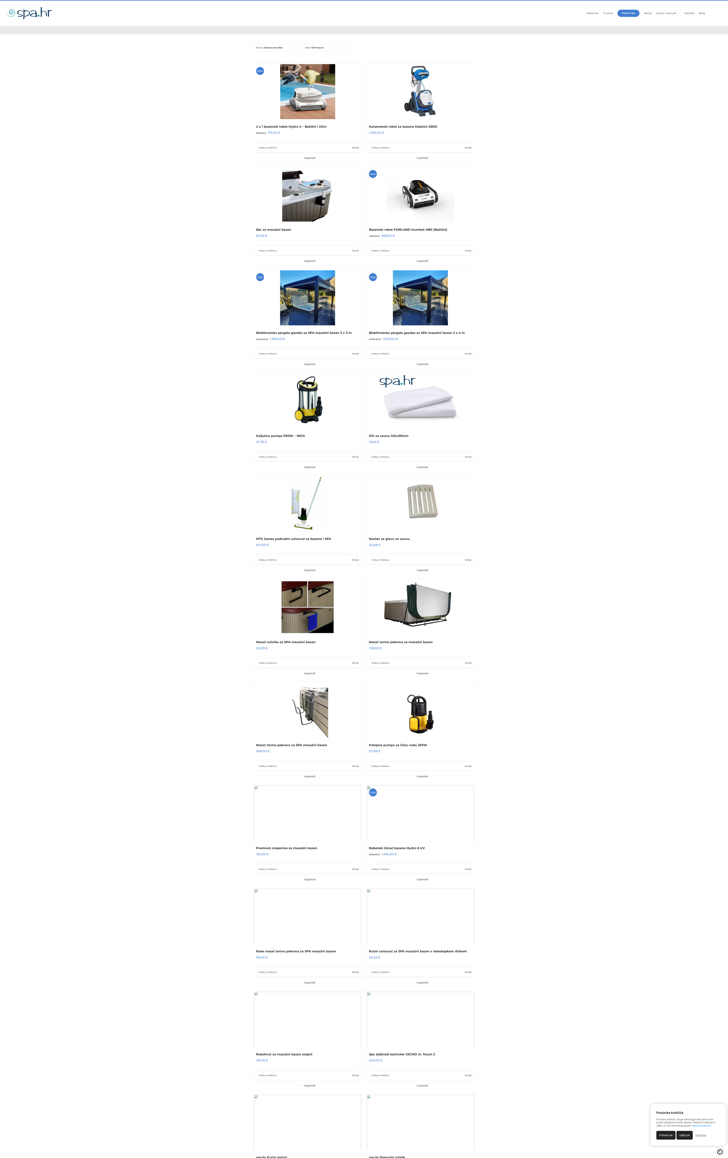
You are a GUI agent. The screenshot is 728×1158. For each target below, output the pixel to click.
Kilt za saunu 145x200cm (389, 436)
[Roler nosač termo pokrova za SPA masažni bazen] (307, 916)
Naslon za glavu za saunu (389, 539)
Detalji (355, 147)
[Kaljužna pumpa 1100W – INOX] (307, 400)
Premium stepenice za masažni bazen (286, 848)
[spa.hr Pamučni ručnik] (420, 1122)
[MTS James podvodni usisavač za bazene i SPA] (307, 503)
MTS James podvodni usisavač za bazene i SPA (293, 539)
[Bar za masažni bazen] (307, 194)
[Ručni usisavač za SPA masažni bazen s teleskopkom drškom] (420, 916)
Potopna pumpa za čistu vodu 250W (398, 745)
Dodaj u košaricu (268, 147)
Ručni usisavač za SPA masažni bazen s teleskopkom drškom (418, 951)
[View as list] (350, 47)
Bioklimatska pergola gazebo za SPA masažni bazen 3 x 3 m (304, 333)
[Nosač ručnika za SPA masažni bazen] (307, 607)
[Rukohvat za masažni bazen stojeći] (307, 1019)
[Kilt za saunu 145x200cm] (420, 400)
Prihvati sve (666, 1135)
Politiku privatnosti (701, 1125)
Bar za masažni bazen (273, 229)
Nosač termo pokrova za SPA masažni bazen (291, 745)
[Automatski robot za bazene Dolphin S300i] (420, 91)
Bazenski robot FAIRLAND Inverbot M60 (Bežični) (408, 229)
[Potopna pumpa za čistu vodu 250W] (420, 710)
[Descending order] (297, 48)
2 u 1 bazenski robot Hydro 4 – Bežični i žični (291, 126)
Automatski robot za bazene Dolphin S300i (403, 126)
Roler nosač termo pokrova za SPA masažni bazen (296, 951)
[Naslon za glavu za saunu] (420, 503)
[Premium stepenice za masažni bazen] (307, 813)
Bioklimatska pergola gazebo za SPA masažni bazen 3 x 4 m (417, 333)
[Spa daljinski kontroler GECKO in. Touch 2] (420, 1019)
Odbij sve (684, 1135)
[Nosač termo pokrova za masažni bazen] (420, 607)
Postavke (701, 1135)
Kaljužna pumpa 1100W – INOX (280, 436)
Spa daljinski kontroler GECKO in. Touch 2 (402, 1054)
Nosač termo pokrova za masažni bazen (401, 642)
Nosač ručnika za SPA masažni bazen (285, 642)
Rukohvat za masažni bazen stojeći (284, 1054)
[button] (717, 13)
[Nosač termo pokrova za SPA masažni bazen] (307, 710)
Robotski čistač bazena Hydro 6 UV (397, 848)
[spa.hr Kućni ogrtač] (307, 1122)
